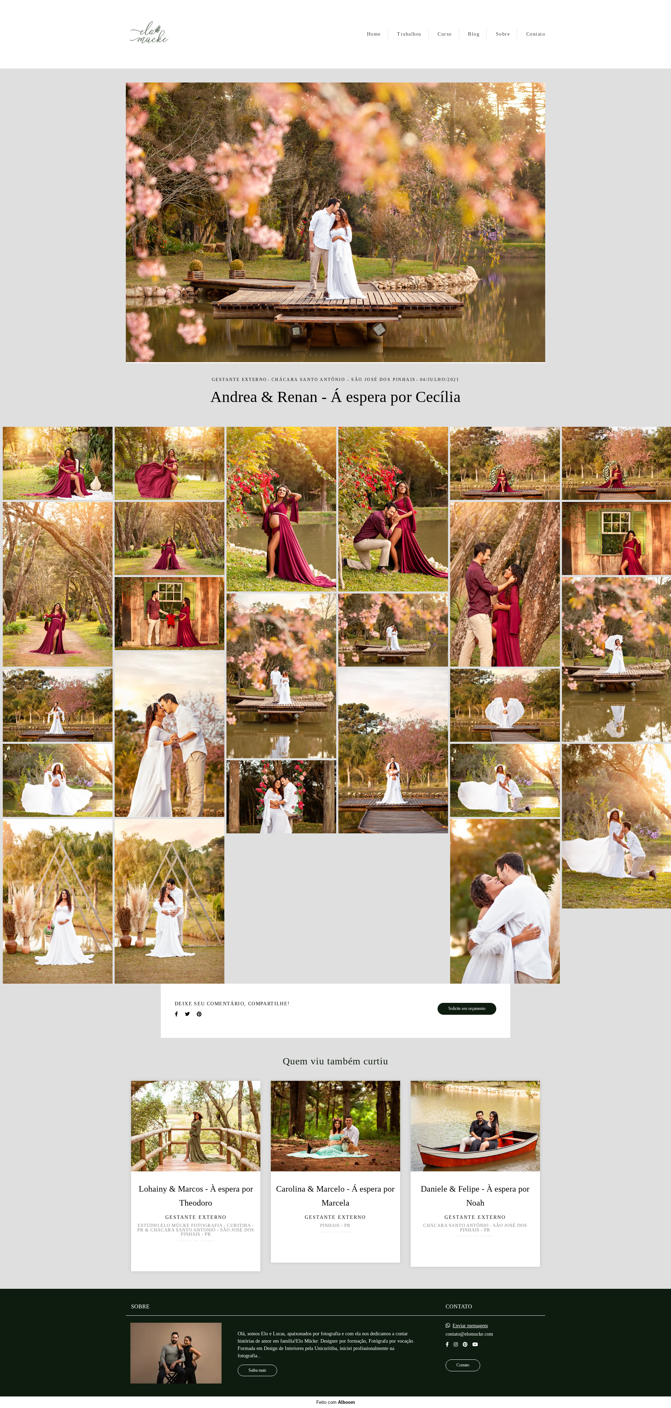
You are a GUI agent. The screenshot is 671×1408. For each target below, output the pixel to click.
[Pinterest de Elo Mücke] (465, 1344)
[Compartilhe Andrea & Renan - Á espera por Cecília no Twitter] (187, 1014)
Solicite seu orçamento (466, 1008)
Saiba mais (257, 1370)
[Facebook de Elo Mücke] (447, 1344)
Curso (445, 34)
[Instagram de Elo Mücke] (456, 1344)
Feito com (335, 1402)
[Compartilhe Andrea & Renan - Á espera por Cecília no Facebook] (176, 1014)
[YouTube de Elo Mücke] (475, 1344)
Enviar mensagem (470, 1325)
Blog (473, 34)
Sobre (503, 34)
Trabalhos (409, 34)
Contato (536, 34)
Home (374, 34)
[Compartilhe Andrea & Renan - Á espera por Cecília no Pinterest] (199, 1014)
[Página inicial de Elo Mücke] (149, 34)
